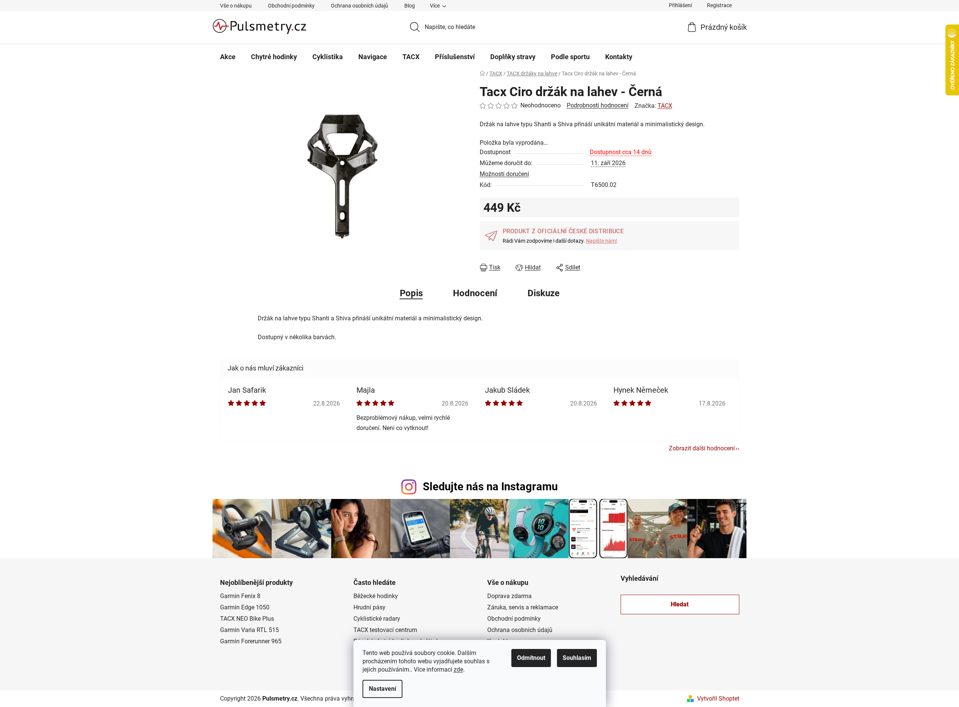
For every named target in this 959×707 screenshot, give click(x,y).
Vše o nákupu (236, 6)
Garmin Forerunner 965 (250, 641)
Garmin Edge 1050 (244, 607)
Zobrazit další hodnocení (702, 448)
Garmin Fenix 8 (240, 596)
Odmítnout (531, 657)
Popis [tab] (411, 293)
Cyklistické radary (376, 618)
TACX (665, 105)
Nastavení (382, 688)
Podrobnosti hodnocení (598, 105)
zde (458, 669)
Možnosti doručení (504, 174)
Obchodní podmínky (291, 6)
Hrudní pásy (369, 607)
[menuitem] (228, 57)
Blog (409, 6)
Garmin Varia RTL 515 (249, 630)
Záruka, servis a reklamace (522, 607)
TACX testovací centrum (385, 630)
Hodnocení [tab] (475, 293)
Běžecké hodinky (375, 596)
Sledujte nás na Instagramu (490, 486)
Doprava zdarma (509, 596)
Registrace (719, 5)
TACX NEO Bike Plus (247, 618)
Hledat (680, 604)
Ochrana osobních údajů (359, 6)
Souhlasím (577, 657)
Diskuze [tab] (544, 293)
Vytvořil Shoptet (718, 698)
